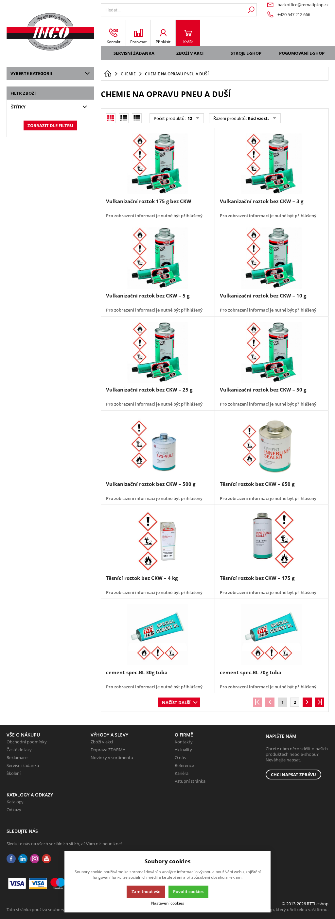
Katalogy (15, 802)
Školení (14, 773)
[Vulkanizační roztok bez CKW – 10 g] (271, 257)
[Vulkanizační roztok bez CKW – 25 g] (157, 352)
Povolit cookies (188, 891)
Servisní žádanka (134, 53)
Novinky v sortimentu (112, 757)
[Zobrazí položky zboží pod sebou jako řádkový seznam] (124, 118)
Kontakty (184, 742)
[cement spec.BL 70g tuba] (271, 634)
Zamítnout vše (146, 891)
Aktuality (183, 750)
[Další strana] (307, 702)
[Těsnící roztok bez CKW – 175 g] (271, 540)
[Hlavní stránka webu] (107, 73)
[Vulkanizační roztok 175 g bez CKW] (157, 163)
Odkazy (14, 810)
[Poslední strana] (319, 702)
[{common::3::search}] (251, 9)
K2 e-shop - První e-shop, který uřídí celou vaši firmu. (277, 909)
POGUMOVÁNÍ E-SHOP (302, 53)
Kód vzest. (258, 118)
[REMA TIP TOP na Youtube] (46, 859)
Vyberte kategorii (31, 73)
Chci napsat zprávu (293, 774)
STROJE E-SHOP (246, 53)
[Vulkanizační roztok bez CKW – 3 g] (271, 163)
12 (189, 118)
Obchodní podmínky (27, 742)
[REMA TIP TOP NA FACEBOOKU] (11, 859)
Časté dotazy (19, 750)
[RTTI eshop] (50, 31)
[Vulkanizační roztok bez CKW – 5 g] (157, 257)
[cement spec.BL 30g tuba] (157, 634)
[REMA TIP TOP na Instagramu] (34, 859)
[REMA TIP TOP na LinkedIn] (22, 859)
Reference (184, 765)
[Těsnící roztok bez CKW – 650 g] (271, 446)
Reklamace (17, 757)
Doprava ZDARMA (108, 750)
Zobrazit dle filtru (50, 125)
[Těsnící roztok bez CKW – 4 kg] (157, 540)
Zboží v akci (189, 53)
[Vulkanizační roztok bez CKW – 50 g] (271, 352)
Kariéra (181, 773)
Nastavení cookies (167, 903)
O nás (180, 757)
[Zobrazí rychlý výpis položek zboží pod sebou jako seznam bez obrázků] (137, 118)
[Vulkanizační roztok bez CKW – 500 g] (157, 446)
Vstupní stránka (190, 781)
